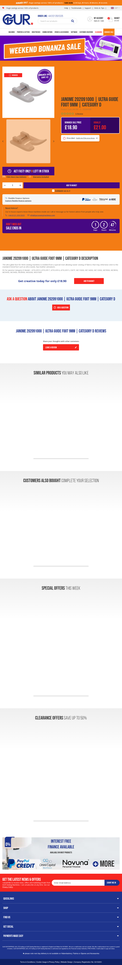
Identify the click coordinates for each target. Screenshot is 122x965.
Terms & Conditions (27, 962)
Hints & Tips (99, 8)
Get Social (8, 926)
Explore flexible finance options (18, 201)
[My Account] (89, 19)
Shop (5, 908)
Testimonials (76, 8)
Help (66, 8)
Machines (12, 32)
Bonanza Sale (108, 32)
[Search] (72, 21)
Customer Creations (86, 32)
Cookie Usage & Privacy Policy (47, 962)
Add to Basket (89, 281)
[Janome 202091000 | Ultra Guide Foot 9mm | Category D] (28, 92)
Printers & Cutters (23, 32)
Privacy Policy (7, 887)
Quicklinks (8, 898)
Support (88, 8)
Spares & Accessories (62, 32)
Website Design (67, 962)
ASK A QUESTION (63, 307)
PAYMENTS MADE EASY (13, 935)
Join (102, 20)
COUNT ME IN (111, 882)
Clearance (98, 32)
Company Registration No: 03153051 (88, 962)
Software (74, 32)
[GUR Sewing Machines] (17, 19)
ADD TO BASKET (71, 185)
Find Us (6, 917)
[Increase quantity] (20, 185)
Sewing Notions (47, 32)
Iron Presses (36, 32)
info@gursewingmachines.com (42, 215)
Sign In (96, 20)
